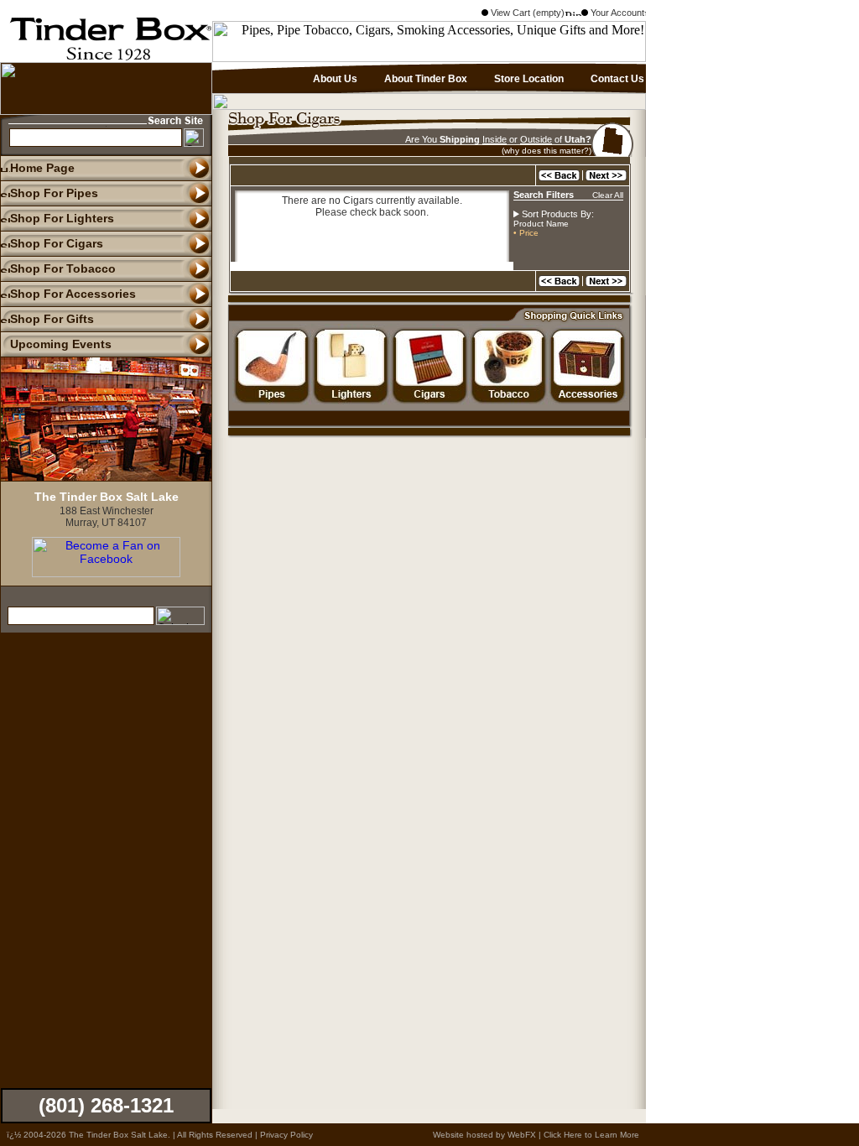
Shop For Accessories (73, 293)
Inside (494, 139)
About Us (333, 79)
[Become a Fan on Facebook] (106, 573)
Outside (536, 139)
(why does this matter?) (546, 150)
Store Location (528, 79)
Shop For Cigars (56, 243)
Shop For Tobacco (63, 268)
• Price (526, 232)
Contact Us (616, 79)
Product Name (541, 223)
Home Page (42, 168)
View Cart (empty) (526, 13)
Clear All (607, 195)
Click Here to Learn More (591, 1134)
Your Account (616, 13)
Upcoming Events (61, 344)
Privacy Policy (286, 1134)
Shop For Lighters (62, 218)
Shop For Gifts (52, 319)
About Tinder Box (424, 79)
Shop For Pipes (54, 193)
